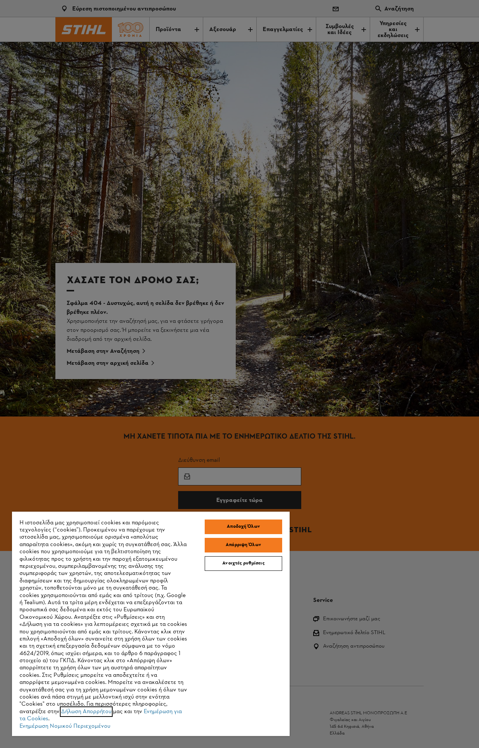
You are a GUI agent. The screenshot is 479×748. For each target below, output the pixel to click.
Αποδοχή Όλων (243, 526)
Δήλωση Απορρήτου (86, 712)
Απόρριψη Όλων (243, 545)
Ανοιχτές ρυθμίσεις (243, 563)
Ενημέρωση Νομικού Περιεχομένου (64, 726)
